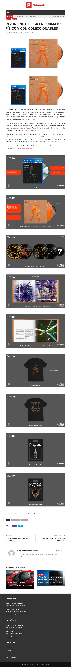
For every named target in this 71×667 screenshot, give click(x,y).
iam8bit (16, 123)
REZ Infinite (24, 519)
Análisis (10, 580)
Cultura (8, 19)
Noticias (14, 19)
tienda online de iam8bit (28, 130)
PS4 (13, 519)
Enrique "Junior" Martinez (15, 32)
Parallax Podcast (11, 657)
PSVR (17, 519)
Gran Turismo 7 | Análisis (16, 582)
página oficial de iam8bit (25, 148)
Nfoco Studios (38, 664)
